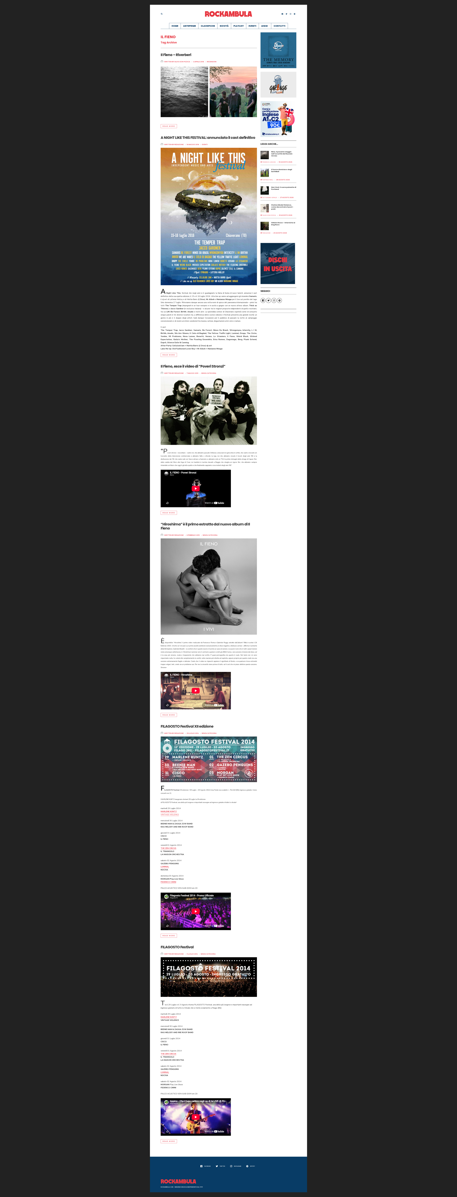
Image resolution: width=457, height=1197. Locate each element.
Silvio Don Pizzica (182, 62)
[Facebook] (282, 14)
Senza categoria (208, 373)
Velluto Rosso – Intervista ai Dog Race (283, 224)
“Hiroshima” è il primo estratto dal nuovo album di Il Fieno (205, 526)
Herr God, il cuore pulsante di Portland (283, 188)
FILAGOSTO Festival (177, 947)
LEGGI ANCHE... (269, 144)
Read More (169, 126)
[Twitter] (286, 14)
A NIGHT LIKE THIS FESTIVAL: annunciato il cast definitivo (208, 137)
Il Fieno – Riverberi (176, 54)
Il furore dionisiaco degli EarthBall (281, 170)
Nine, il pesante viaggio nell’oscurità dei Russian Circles (281, 154)
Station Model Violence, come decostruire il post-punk (282, 207)
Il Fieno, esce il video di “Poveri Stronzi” (193, 366)
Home (175, 25)
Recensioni (211, 62)
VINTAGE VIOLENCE (170, 814)
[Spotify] (294, 14)
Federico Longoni (269, 162)
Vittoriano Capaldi (270, 197)
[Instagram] (290, 14)
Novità (224, 25)
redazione (179, 144)
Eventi (252, 25)
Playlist (238, 25)
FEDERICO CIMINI (168, 882)
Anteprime (189, 25)
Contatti (279, 25)
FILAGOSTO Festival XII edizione (187, 726)
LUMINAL (165, 866)
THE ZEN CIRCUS (168, 848)
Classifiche (208, 25)
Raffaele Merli (268, 180)
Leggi (264, 25)
